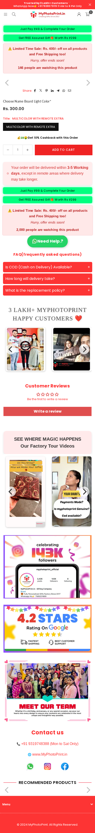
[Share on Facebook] (35, 90)
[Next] (84, 349)
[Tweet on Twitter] (41, 90)
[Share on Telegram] (58, 90)
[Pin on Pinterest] (46, 90)
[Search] (14, 14)
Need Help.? (50, 241)
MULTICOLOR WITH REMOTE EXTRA (30, 127)
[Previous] (11, 349)
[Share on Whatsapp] (64, 90)
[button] (87, 14)
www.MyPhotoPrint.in (49, 754)
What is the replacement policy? (35, 290)
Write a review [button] (48, 411)
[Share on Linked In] (52, 90)
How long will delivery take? (30, 278)
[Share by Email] (69, 90)
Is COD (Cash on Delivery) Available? (38, 267)
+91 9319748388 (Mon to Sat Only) (49, 744)
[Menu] (5, 14)
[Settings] (79, 14)
